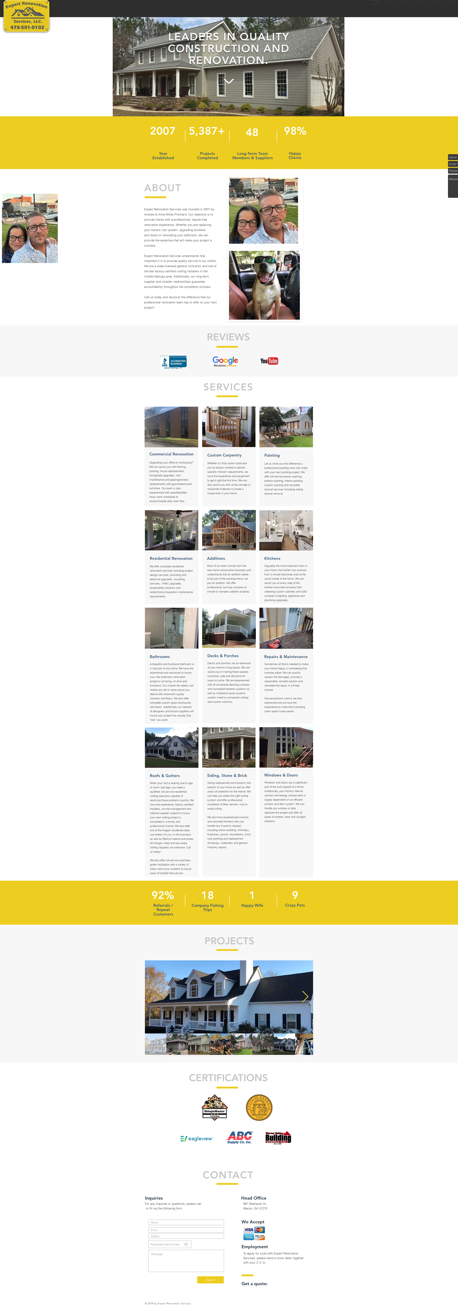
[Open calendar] (186, 1244)
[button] (229, 996)
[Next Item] (305, 997)
